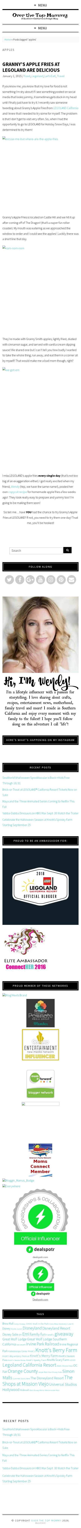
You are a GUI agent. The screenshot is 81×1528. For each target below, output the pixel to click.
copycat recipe (17, 492)
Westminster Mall (52, 1390)
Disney (6, 1328)
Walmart (24, 1390)
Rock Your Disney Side (53, 1372)
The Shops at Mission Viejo (37, 1380)
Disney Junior (16, 1329)
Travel (61, 76)
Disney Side (10, 1334)
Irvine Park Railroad (42, 1344)
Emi (25, 1334)
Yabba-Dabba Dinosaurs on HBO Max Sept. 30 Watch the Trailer (40, 813)
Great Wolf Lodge (14, 1339)
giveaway (63, 1334)
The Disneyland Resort (47, 1378)
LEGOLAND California (65, 108)
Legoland (37, 76)
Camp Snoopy (19, 1324)
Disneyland (32, 1328)
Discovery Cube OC (66, 1324)
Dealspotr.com (40, 1299)
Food (27, 76)
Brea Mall (7, 1323)
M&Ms (59, 1366)
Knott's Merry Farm (44, 1356)
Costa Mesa (53, 1324)
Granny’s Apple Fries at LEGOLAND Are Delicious (31, 67)
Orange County (23, 1371)
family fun (38, 1334)
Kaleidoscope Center (18, 1351)
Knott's (31, 1351)
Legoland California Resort (29, 1365)
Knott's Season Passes (17, 1360)
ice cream (21, 1344)
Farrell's (50, 1334)
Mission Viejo (67, 1366)
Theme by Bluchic (40, 1523)
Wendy (15, 486)
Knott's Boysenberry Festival (15, 1356)
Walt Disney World (36, 1390)
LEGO (73, 1360)
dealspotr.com (40, 1257)
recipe (40, 1372)
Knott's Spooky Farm (36, 1360)
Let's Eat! (50, 76)
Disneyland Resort (56, 1328)
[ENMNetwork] (40, 1044)
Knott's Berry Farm (56, 1350)
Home (8, 39)
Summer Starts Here (21, 1378)
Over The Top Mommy (46, 1520)
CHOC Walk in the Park (37, 1323)
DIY (20, 1334)
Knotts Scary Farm (58, 1360)
